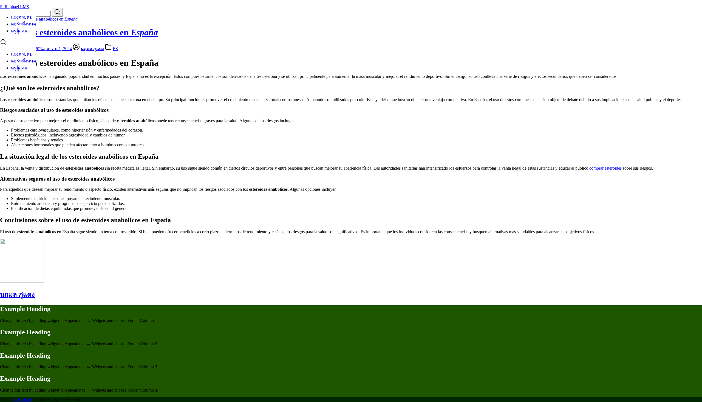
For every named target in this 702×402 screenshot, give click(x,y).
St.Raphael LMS (14, 6)
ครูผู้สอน (19, 30)
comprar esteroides (605, 168)
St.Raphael (22, 399)
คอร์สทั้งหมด (23, 24)
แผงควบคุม (22, 17)
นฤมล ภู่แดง (92, 48)
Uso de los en (39, 19)
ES (115, 48)
